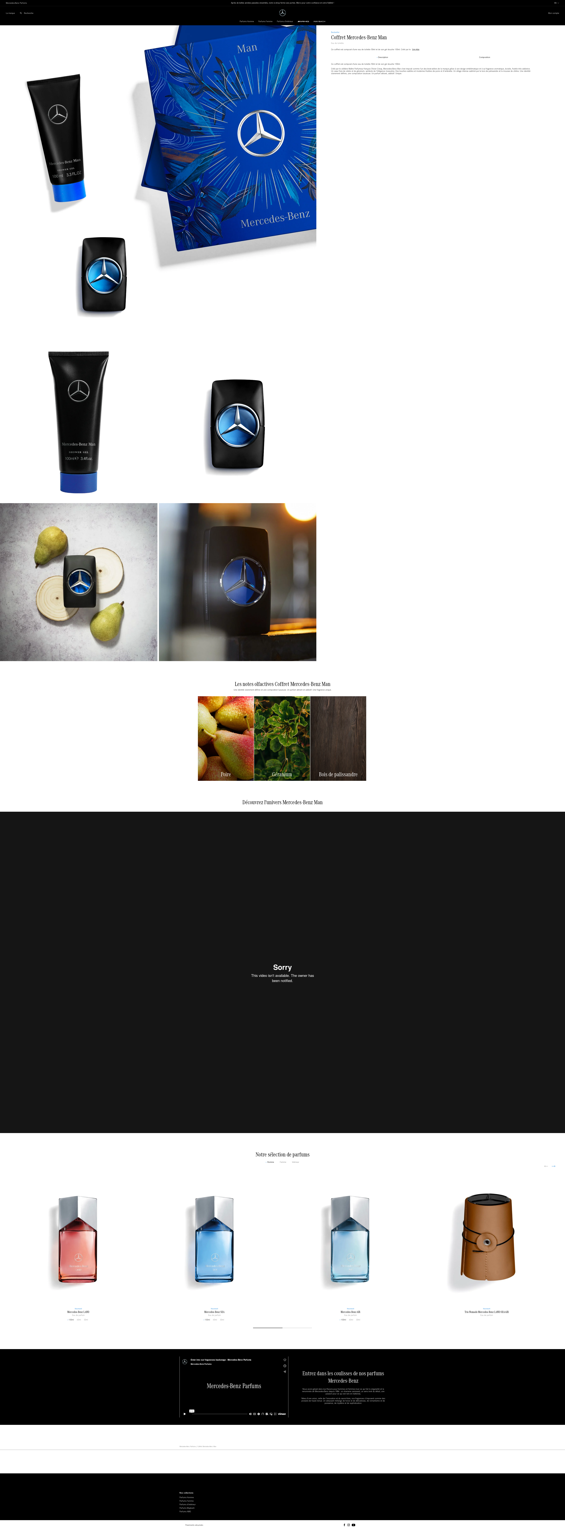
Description (383, 57)
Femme (283, 1162)
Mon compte (553, 13)
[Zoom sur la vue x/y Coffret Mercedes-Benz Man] (158, 183)
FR (555, 3)
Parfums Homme (247, 21)
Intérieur (295, 1162)
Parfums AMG (185, 1511)
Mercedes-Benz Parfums (188, 1446)
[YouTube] (353, 1525)
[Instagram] (348, 1525)
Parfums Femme (265, 21)
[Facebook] (344, 1525)
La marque (10, 13)
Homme (270, 1162)
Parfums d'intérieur (285, 21)
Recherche (28, 13)
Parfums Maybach (187, 1508)
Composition (484, 57)
